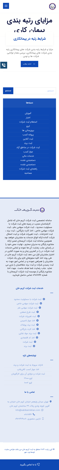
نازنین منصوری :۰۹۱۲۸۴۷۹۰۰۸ (28, 418)
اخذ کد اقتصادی (28, 337)
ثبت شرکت (28, 342)
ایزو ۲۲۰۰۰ (28, 378)
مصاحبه (28, 173)
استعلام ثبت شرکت (28, 122)
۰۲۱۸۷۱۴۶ (28, 414)
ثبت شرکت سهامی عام (27, 308)
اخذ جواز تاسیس (27, 320)
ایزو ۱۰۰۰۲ (28, 382)
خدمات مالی (28, 156)
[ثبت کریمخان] (52, 6)
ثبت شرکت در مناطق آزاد (28, 147)
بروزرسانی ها (28, 130)
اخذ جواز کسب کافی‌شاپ (28, 369)
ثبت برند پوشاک (27, 325)
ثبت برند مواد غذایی (27, 333)
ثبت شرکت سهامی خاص (27, 303)
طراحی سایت (9, 449)
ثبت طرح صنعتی (27, 312)
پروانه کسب (28, 134)
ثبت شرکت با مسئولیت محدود (27, 299)
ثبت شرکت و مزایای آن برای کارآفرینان (28, 374)
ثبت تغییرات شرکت (27, 316)
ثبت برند (28, 143)
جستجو (8, 90)
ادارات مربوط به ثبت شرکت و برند (28, 365)
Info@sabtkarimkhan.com (28, 410)
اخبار (28, 117)
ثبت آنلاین (28, 139)
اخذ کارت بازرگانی (27, 329)
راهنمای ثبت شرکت (28, 169)
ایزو (28, 126)
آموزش (28, 113)
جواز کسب (28, 151)
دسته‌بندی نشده (28, 160)
